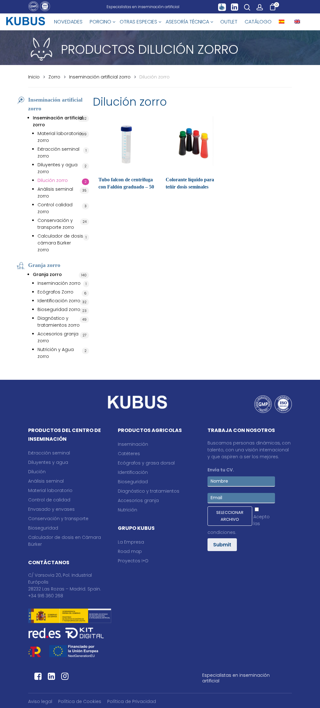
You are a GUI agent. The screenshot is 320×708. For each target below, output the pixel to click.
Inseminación (133, 444)
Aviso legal (40, 701)
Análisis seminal (46, 481)
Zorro (54, 77)
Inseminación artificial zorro (100, 77)
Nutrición (127, 510)
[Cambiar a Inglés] (297, 21)
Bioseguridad (43, 528)
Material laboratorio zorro (60, 136)
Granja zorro (47, 274)
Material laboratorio (50, 490)
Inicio (34, 77)
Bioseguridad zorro (59, 309)
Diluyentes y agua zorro (58, 168)
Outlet (229, 21)
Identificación (133, 472)
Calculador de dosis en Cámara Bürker (64, 540)
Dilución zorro (53, 180)
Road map (130, 551)
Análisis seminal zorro (55, 192)
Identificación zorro (59, 301)
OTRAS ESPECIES (139, 21)
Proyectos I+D (133, 561)
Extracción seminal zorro (58, 152)
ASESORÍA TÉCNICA (188, 21)
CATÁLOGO (258, 21)
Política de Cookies (79, 701)
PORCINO (101, 21)
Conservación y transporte (58, 518)
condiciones (221, 532)
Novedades (68, 21)
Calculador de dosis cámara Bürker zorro (60, 243)
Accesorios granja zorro (58, 337)
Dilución (37, 472)
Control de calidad (49, 500)
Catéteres (129, 453)
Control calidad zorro (55, 208)
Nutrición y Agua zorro (56, 352)
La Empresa (131, 542)
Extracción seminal (49, 453)
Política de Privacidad (131, 701)
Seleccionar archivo (229, 516)
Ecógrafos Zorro (55, 292)
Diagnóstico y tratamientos (148, 491)
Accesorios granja (138, 500)
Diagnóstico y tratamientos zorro (59, 321)
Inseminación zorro (59, 283)
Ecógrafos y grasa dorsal (146, 463)
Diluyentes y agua (48, 462)
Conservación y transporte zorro (56, 223)
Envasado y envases (51, 509)
